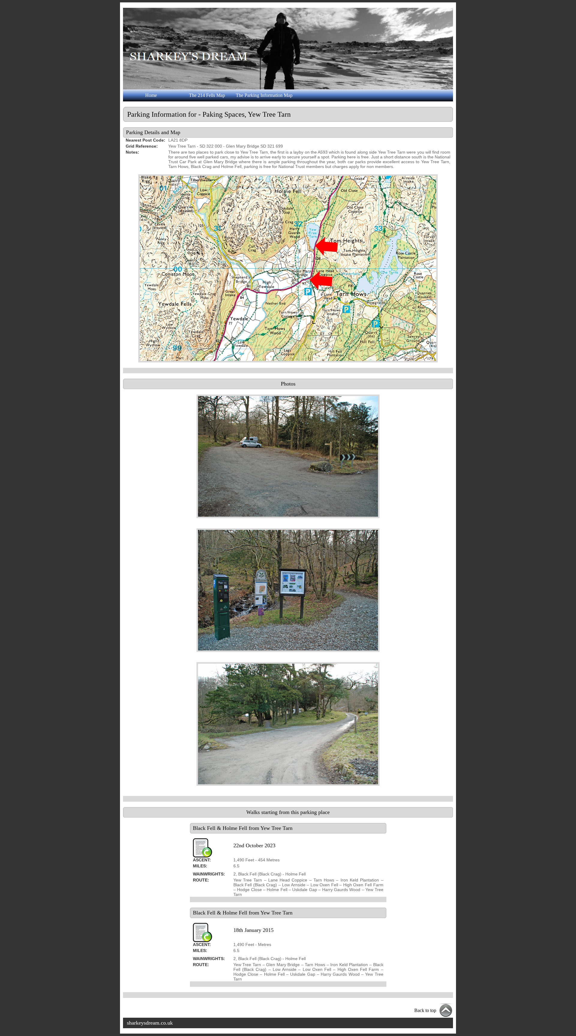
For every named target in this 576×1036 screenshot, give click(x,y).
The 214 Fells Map (207, 95)
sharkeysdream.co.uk (150, 1023)
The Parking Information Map (264, 95)
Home (151, 95)
